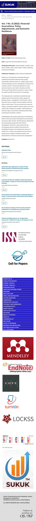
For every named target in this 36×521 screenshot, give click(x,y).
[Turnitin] (12, 412)
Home (3, 15)
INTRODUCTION (6, 150)
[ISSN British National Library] (18, 242)
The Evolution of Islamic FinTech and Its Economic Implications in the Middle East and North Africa (16, 208)
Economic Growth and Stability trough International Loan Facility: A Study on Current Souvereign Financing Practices (18, 181)
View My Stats (8, 447)
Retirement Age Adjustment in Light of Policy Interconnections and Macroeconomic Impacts (15, 167)
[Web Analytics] (3, 447)
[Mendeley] (18, 359)
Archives (9, 15)
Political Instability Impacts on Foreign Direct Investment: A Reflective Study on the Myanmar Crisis (17, 219)
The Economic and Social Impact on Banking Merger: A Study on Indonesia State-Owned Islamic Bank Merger (17, 195)
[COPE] (11, 391)
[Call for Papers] (18, 275)
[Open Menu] (1, 11)
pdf (5, 157)
